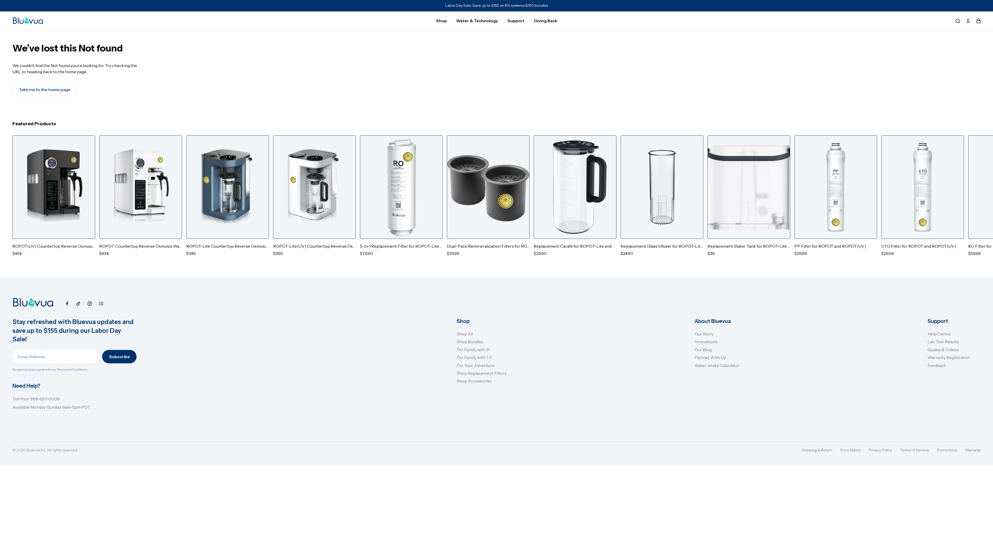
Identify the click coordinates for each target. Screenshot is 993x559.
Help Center (939, 333)
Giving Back (545, 20)
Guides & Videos (943, 349)
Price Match (850, 450)
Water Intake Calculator (717, 365)
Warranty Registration (949, 357)
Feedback (937, 365)
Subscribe (119, 356)
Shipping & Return (817, 450)
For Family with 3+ (474, 349)
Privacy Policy (880, 450)
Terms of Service (914, 450)
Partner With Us (710, 357)
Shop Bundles (470, 341)
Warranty (973, 450)
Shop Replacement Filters (482, 373)
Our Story (704, 333)
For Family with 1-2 (474, 357)
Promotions (947, 450)
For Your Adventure (475, 365)
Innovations (706, 341)
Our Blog (703, 349)
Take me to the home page (45, 89)
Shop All (465, 333)
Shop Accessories (474, 381)
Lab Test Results (943, 341)
